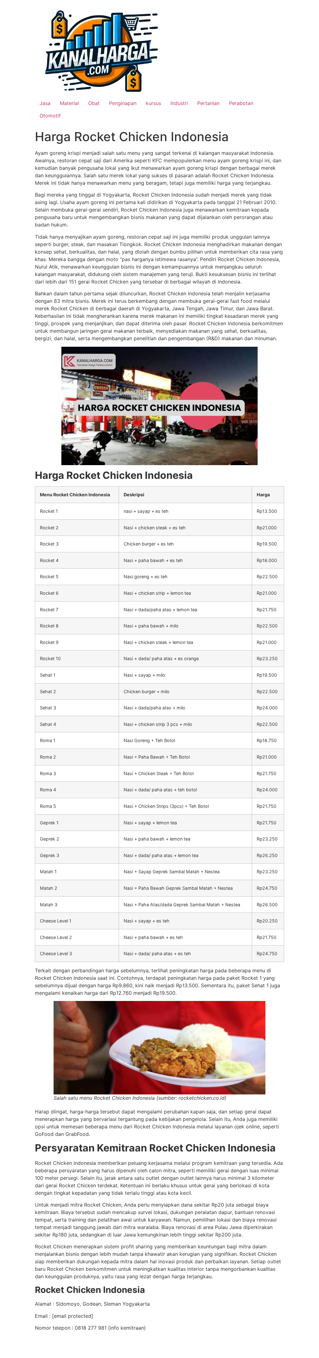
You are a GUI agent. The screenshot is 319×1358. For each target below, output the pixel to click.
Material (69, 103)
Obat (94, 103)
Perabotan (241, 103)
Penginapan (122, 103)
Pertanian (208, 103)
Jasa (45, 103)
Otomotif (50, 115)
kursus (153, 103)
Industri (179, 103)
